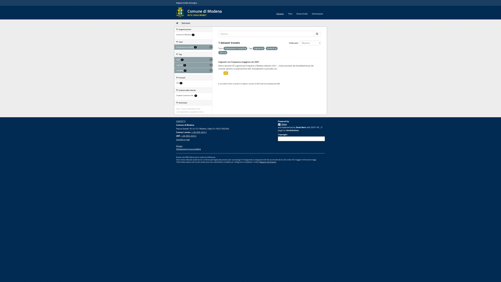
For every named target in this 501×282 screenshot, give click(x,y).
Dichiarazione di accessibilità (188, 149)
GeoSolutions (292, 130)
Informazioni (317, 13)
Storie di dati (302, 13)
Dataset (280, 13)
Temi (290, 13)
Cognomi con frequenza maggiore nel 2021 (238, 61)
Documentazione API (271, 83)
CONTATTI (181, 121)
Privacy (179, 146)
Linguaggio (282, 134)
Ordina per (293, 43)
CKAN (282, 124)
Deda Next (301, 127)
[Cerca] (317, 34)
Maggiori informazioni (267, 162)
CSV (225, 73)
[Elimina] (245, 49)
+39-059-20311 (199, 132)
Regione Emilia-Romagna (186, 2)
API (258, 83)
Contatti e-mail (183, 139)
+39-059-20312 (188, 135)
